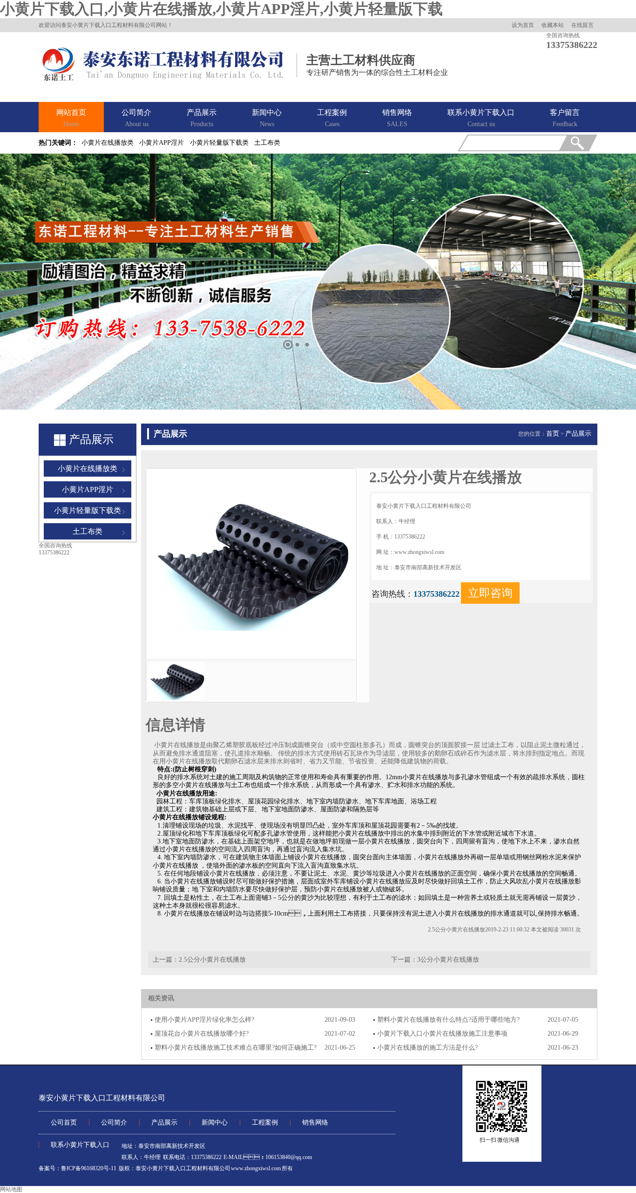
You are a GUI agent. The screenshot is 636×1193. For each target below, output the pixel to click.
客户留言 (565, 118)
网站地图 (11, 1189)
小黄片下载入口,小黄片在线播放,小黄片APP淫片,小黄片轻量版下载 (221, 8)
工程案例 (332, 118)
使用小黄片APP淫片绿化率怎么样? (204, 1019)
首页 (552, 433)
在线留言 (582, 25)
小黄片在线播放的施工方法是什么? (427, 1047)
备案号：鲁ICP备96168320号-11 (77, 1168)
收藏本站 (552, 25)
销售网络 (397, 118)
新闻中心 (267, 118)
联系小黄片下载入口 (480, 118)
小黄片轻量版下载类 (219, 142)
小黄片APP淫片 (161, 142)
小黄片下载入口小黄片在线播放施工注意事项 (442, 1033)
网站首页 (71, 118)
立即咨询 (490, 593)
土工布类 (267, 142)
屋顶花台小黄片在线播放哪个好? (202, 1033)
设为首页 (523, 25)
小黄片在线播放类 (107, 142)
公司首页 (64, 1122)
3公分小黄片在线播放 (448, 959)
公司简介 (136, 118)
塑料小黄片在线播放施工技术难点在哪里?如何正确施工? (236, 1047)
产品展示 (202, 118)
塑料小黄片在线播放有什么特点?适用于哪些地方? (448, 1019)
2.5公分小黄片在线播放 (212, 959)
